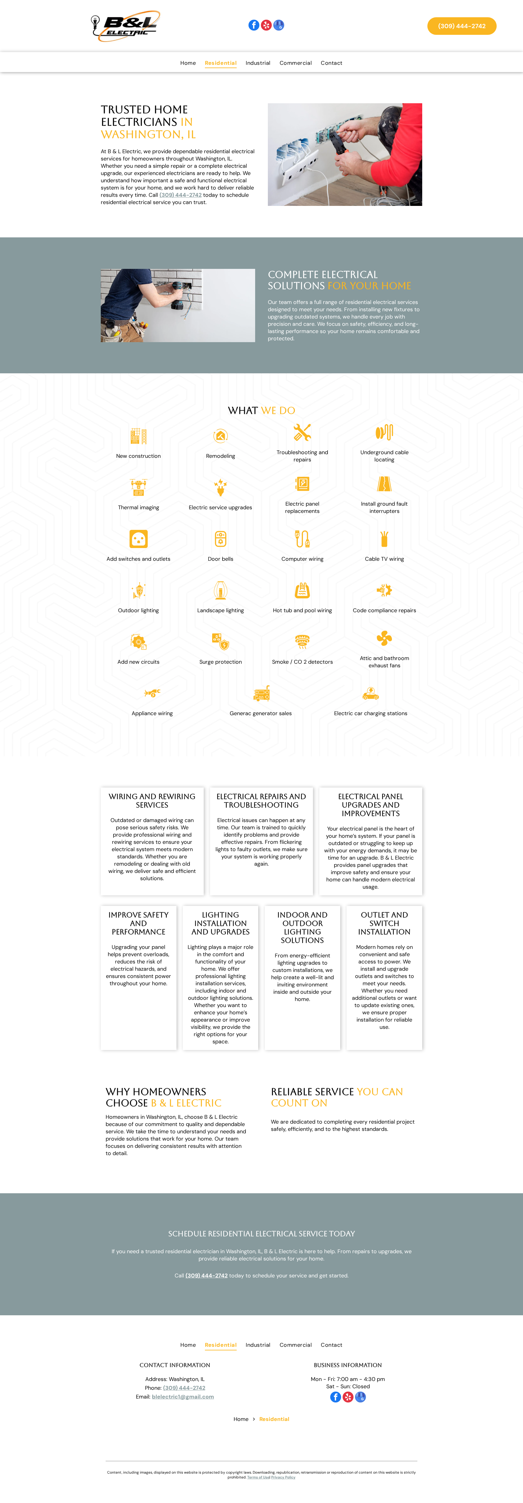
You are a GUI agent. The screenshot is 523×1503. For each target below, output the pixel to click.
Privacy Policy (283, 1477)
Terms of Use (258, 1477)
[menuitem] (188, 63)
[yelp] (266, 26)
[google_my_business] (278, 26)
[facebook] (253, 26)
